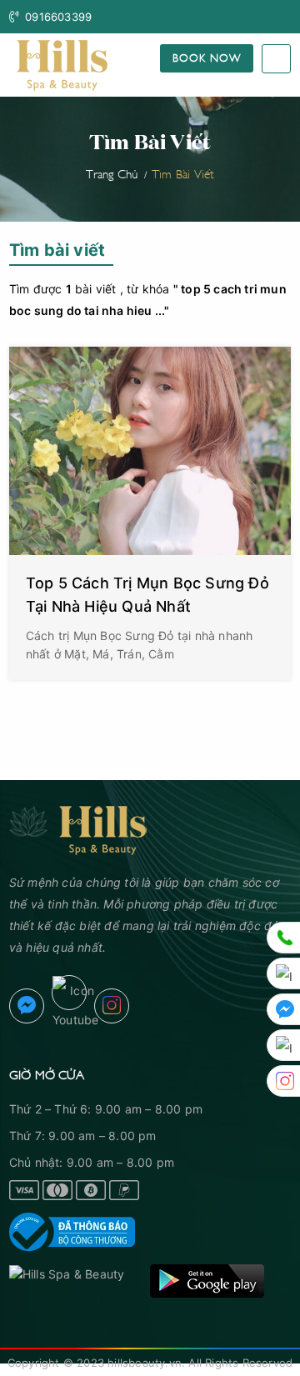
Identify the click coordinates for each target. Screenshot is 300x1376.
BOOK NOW (206, 56)
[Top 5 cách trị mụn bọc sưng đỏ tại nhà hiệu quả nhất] (150, 451)
